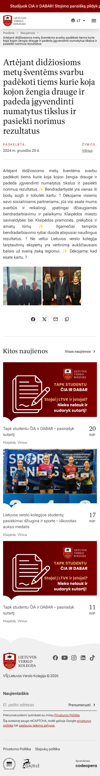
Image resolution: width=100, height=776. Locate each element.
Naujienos (28, 33)
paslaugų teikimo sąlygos (37, 725)
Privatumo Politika (67, 715)
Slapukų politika (47, 749)
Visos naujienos (78, 351)
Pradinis (8, 33)
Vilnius (87, 150)
